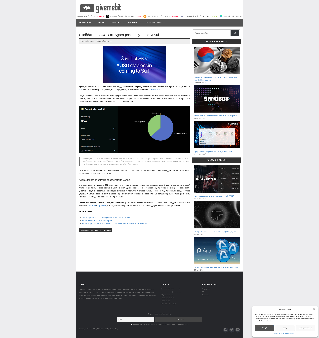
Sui (80, 90)
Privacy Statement (288, 333)
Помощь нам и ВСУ (168, 304)
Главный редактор (104, 41)
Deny (285, 328)
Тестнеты (205, 295)
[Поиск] (235, 33)
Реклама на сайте (168, 298)
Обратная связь (167, 295)
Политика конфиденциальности (173, 292)
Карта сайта (165, 301)
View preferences (305, 328)
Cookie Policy (278, 333)
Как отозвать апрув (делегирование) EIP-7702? (214, 196)
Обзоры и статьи (154, 23)
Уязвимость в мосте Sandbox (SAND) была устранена (216, 116)
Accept (264, 328)
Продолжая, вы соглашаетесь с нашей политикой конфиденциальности (160, 325)
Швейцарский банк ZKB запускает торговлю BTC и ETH (106, 218)
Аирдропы (206, 289)
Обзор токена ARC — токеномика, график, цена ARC (216, 268)
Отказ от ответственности (171, 289)
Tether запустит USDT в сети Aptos (97, 221)
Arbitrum (92, 206)
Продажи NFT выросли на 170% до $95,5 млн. (213, 152)
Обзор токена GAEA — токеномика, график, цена (215, 232)
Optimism (102, 206)
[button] (314, 309)
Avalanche (155, 90)
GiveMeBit (113, 329)
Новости (116, 23)
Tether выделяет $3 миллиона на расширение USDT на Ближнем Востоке (114, 224)
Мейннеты (206, 292)
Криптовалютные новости (91, 230)
